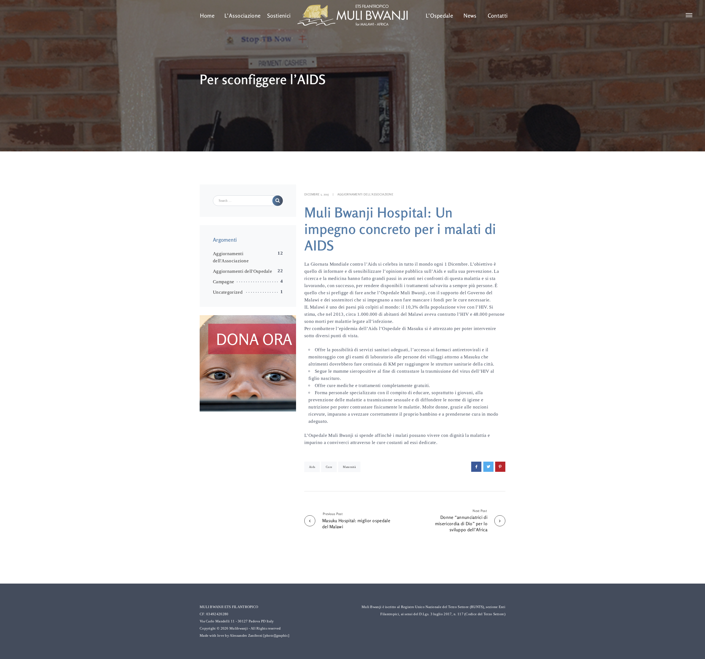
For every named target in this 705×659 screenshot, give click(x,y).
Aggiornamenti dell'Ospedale (242, 271)
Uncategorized (228, 292)
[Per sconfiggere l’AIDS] (476, 467)
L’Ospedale (439, 15)
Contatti (498, 15)
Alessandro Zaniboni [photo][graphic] (259, 635)
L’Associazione (242, 15)
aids (312, 467)
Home (207, 15)
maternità (349, 467)
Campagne (223, 281)
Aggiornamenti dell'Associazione (365, 194)
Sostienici (279, 15)
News (469, 15)
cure (329, 467)
